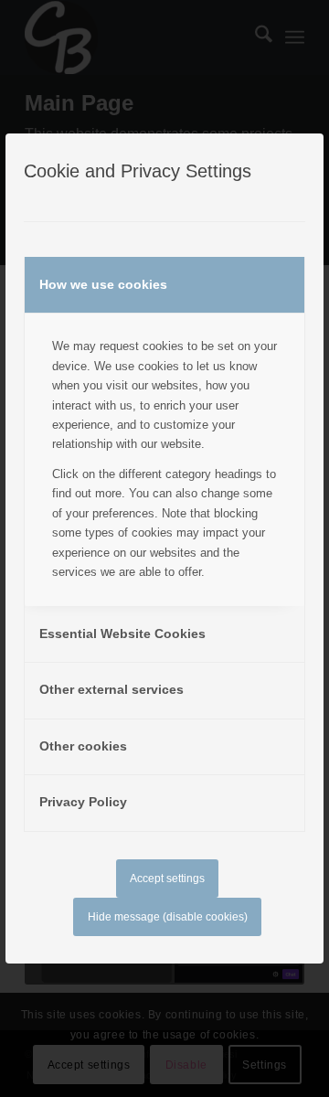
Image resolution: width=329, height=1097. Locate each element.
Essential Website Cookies (122, 633)
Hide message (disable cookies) (168, 917)
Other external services (111, 689)
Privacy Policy (83, 801)
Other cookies (83, 746)
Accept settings (167, 878)
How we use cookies (103, 284)
